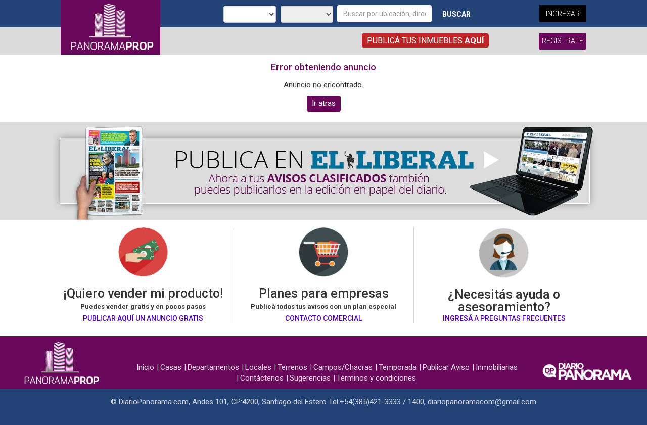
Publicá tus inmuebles (425, 40)
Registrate (562, 41)
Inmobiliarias (497, 367)
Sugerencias (310, 378)
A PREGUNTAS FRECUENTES (504, 318)
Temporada (398, 367)
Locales (258, 367)
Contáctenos (262, 378)
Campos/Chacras (343, 367)
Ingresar (563, 14)
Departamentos (213, 367)
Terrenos (292, 367)
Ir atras (324, 103)
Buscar (456, 14)
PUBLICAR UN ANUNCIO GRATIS (143, 318)
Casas (170, 367)
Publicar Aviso (446, 367)
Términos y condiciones (376, 378)
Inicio (145, 367)
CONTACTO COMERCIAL (323, 318)
